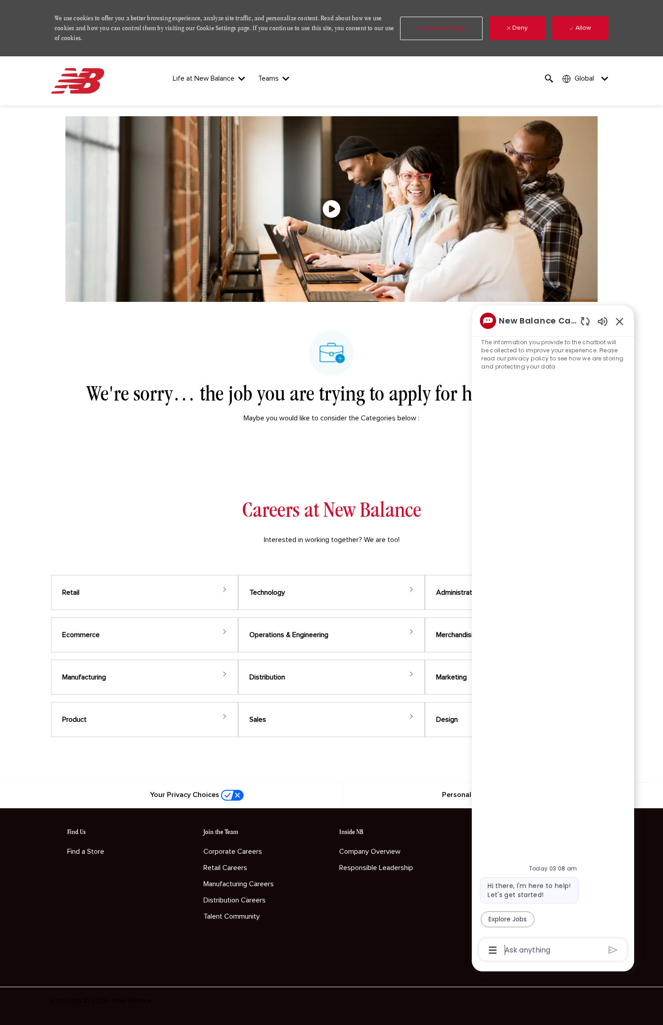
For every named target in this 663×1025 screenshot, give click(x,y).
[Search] (549, 78)
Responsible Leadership (376, 867)
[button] (441, 28)
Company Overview (370, 851)
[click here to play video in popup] (331, 209)
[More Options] (492, 950)
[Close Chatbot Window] (620, 321)
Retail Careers (225, 867)
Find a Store (85, 851)
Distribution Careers (234, 900)
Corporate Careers (232, 851)
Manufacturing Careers (238, 884)
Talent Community (231, 916)
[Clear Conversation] (585, 321)
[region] (553, 635)
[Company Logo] (79, 81)
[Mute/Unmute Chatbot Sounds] (602, 321)
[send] (613, 950)
